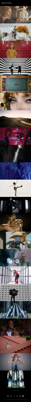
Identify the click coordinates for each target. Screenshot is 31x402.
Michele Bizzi (7, 3)
